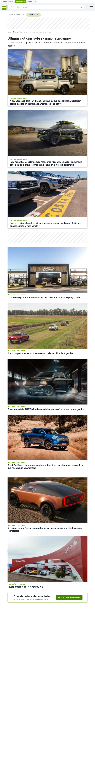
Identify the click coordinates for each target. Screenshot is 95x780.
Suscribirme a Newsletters (70, 597)
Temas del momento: (16, 15)
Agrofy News (12, 32)
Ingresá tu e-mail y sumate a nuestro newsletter (31, 599)
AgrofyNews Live (33, 15)
